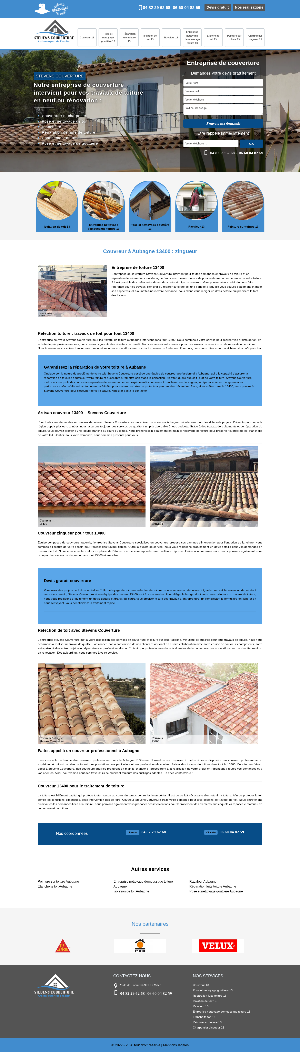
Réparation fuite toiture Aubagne (212, 886)
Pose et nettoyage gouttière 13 (108, 37)
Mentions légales (176, 1045)
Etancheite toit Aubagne (55, 886)
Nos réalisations (249, 7)
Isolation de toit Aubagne (131, 891)
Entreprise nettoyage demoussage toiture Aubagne (143, 884)
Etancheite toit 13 (213, 37)
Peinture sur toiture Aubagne (58, 881)
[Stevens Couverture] (54, 31)
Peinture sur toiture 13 (234, 37)
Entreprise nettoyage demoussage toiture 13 (192, 38)
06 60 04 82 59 (186, 7)
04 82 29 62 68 (156, 7)
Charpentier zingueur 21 (255, 37)
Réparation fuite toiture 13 (129, 37)
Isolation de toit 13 (150, 37)
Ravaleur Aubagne (203, 881)
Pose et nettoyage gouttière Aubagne (216, 891)
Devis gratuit (218, 7)
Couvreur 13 (87, 37)
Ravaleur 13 (171, 37)
